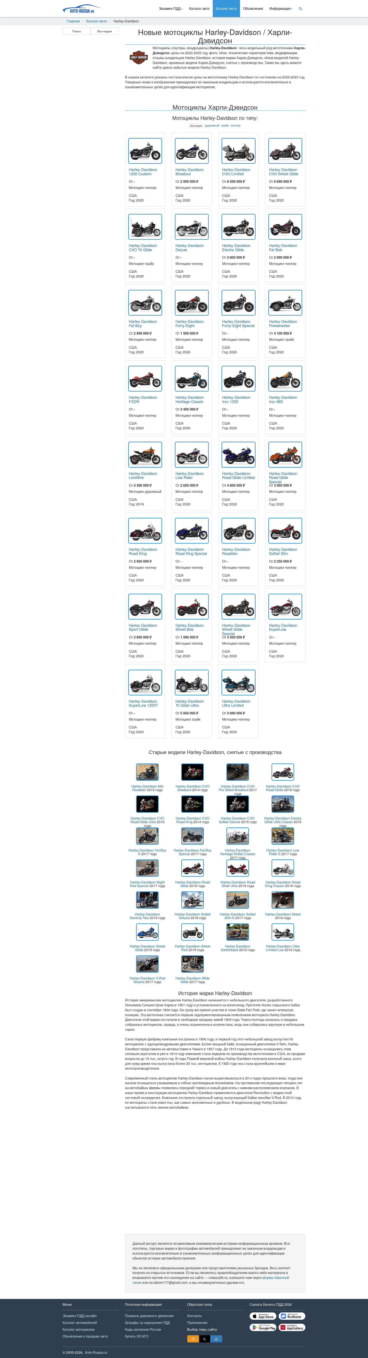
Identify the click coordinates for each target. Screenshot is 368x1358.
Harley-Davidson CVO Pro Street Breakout (237, 788)
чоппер (235, 125)
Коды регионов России (143, 1329)
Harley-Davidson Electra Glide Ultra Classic (282, 820)
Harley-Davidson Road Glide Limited (238, 475)
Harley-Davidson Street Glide (147, 948)
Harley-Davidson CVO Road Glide (283, 788)
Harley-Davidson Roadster (236, 551)
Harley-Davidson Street (282, 914)
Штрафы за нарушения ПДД (147, 1322)
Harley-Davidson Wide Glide (192, 980)
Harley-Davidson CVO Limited (236, 171)
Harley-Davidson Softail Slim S (238, 916)
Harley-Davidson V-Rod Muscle (147, 980)
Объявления (253, 8)
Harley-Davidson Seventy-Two (144, 916)
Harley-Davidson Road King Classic (282, 884)
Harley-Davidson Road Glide (192, 884)
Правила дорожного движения (149, 1315)
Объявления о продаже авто (85, 1336)
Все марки (104, 31)
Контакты (194, 1315)
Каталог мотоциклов (79, 1329)
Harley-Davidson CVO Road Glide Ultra (147, 820)
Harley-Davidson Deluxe (189, 247)
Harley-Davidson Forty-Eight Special (238, 323)
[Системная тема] (216, 1338)
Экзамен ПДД (170, 8)
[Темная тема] (204, 1338)
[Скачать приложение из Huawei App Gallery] (292, 1327)
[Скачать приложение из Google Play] (263, 1327)
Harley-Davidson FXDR (143, 399)
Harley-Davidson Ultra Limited (236, 703)
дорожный (212, 125)
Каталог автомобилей (80, 1322)
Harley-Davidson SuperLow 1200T (143, 703)
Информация (279, 8)
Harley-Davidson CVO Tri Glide (143, 247)
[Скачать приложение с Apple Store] (263, 1316)
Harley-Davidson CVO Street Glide (283, 171)
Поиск (76, 31)
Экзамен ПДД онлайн (80, 1315)
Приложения (197, 1322)
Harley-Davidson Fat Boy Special (192, 852)
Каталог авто (199, 8)
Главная (73, 21)
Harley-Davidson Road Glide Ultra (237, 884)
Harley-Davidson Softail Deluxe (193, 916)
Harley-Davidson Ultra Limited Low (283, 948)
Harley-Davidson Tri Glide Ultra (189, 703)
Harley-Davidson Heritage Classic (189, 399)
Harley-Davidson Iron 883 (283, 399)
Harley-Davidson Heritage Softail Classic (238, 852)
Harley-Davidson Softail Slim (283, 551)
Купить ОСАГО (136, 1336)
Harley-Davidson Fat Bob (283, 247)
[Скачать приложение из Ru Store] (292, 1316)
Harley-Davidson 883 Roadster (147, 788)
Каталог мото (226, 8)
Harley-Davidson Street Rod (192, 948)
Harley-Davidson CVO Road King (192, 820)
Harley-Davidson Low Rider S (282, 852)
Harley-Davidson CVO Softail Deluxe (237, 820)
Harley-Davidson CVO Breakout (192, 788)
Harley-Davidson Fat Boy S (147, 852)
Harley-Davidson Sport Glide (143, 627)
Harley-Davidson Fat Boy (143, 323)
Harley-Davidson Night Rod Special (147, 884)
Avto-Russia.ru (96, 1352)
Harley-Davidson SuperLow (283, 627)
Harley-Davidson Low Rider (189, 475)
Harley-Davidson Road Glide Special (283, 477)
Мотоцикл (196, 125)
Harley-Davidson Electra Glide (236, 247)
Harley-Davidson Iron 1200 (236, 399)
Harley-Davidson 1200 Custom (143, 171)
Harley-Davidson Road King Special (191, 551)
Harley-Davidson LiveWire (143, 475)
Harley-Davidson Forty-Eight (189, 323)
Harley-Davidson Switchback (236, 948)
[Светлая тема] (193, 1338)
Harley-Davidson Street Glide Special (236, 629)
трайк (225, 125)
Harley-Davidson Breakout (189, 171)
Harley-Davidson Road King (143, 551)
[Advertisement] (90, 104)
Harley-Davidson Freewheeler (283, 323)
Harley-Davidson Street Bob (189, 627)
